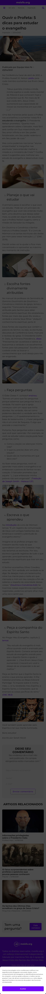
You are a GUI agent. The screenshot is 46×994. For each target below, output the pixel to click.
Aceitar (23, 989)
